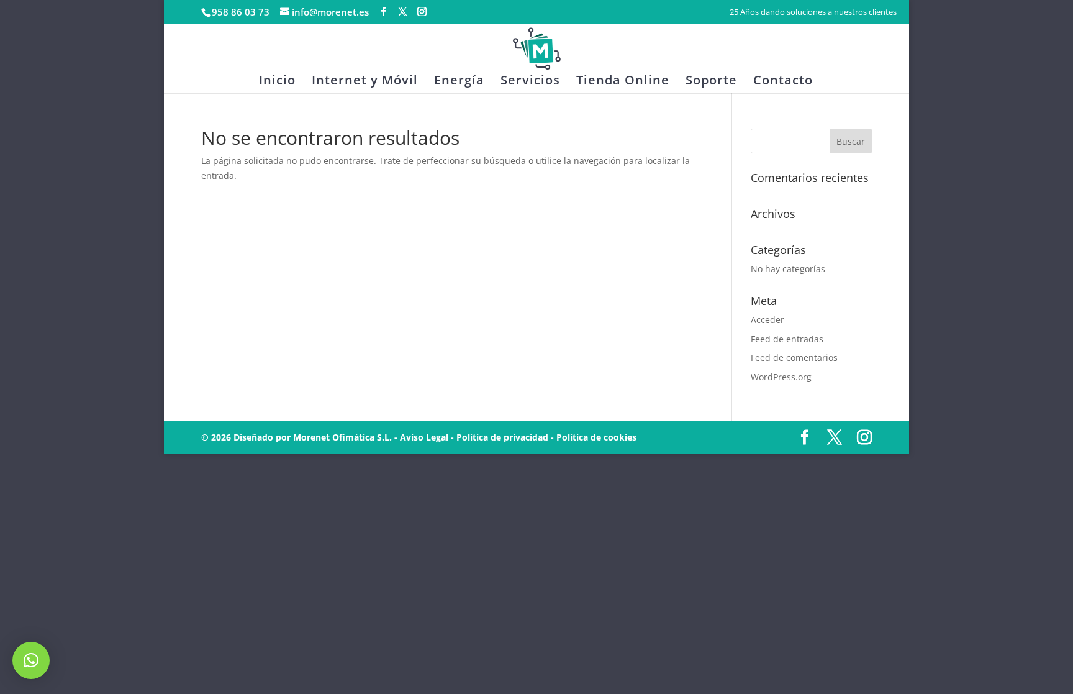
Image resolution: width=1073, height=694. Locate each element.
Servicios (530, 82)
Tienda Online (622, 82)
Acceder (767, 320)
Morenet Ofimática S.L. (342, 437)
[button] (31, 660)
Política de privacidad (502, 437)
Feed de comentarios (794, 357)
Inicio (277, 82)
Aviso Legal (424, 437)
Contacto (783, 82)
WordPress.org (781, 377)
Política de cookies (596, 437)
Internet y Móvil (365, 82)
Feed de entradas (787, 339)
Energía (459, 82)
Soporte (711, 82)
